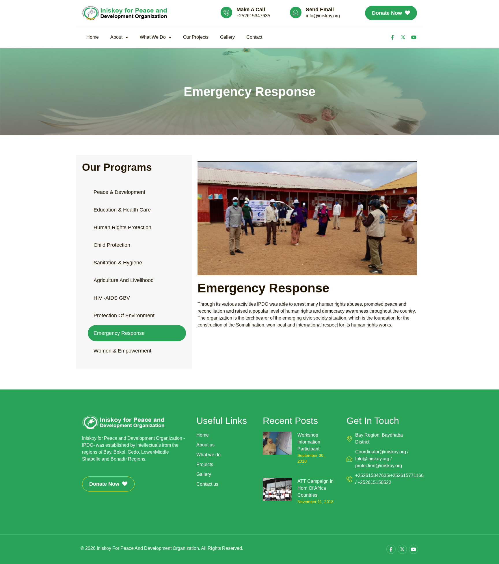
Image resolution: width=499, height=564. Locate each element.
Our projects (195, 37)
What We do (153, 37)
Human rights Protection (122, 227)
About (116, 37)
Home (92, 37)
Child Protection (112, 245)
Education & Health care (122, 210)
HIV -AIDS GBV (112, 298)
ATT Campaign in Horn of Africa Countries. (315, 488)
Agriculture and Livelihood (124, 280)
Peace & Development (119, 192)
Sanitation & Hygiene (118, 263)
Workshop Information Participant (308, 442)
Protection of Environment (124, 315)
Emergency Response (119, 333)
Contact (254, 37)
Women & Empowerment (122, 351)
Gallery (227, 37)
